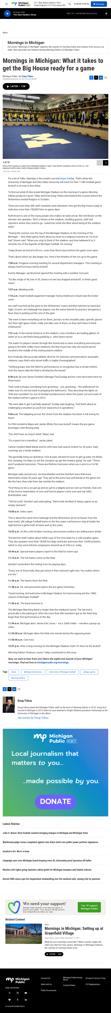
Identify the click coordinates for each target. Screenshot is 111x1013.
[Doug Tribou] (9, 705)
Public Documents (48, 990)
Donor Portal (81, 4)
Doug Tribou (27, 76)
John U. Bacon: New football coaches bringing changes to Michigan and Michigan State (45, 833)
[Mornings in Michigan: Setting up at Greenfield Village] (23, 934)
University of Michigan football (62, 672)
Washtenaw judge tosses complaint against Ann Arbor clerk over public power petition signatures (50, 842)
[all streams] (107, 13)
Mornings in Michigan (26, 42)
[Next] (105, 163)
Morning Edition (18, 678)
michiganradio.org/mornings (52, 662)
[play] (7, 13)
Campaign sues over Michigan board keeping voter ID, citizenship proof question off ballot (47, 860)
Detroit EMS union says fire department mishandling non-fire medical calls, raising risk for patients (51, 879)
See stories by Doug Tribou (33, 717)
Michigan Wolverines (33, 672)
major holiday (67, 178)
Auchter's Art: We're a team (16, 851)
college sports (89, 672)
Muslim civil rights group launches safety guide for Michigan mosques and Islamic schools (47, 869)
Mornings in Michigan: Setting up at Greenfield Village (74, 931)
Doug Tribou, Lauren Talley (54, 938)
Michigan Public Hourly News (72, 979)
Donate (100, 4)
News (5, 32)
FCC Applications (93, 984)
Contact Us (45, 978)
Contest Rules (69, 985)
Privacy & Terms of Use (95, 978)
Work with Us (46, 984)
